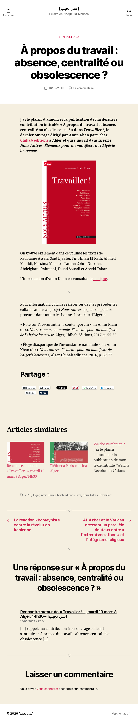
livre (78, 495)
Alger (36, 495)
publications (69, 37)
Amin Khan (47, 495)
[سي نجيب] (69, 8)
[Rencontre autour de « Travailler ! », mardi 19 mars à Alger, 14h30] (25, 452)
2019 (28, 495)
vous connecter (47, 689)
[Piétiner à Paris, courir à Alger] (69, 452)
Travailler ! (105, 495)
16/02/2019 (56, 88)
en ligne (100, 279)
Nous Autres (90, 495)
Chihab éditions (34, 140)
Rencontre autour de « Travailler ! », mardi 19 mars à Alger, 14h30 (25, 471)
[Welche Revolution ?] (112, 460)
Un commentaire (83, 88)
